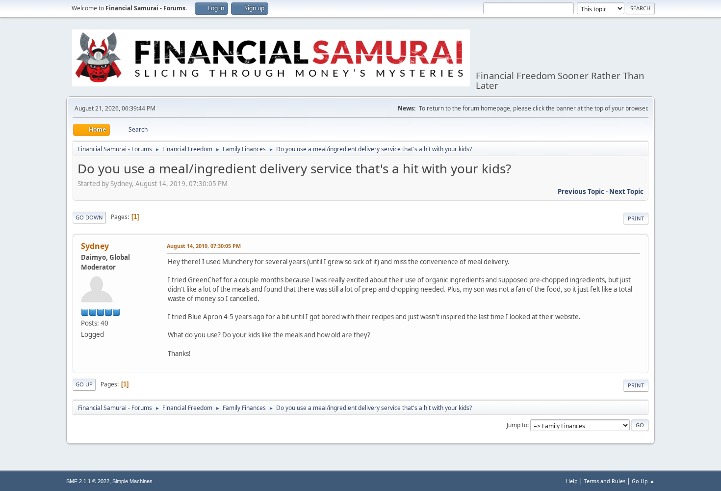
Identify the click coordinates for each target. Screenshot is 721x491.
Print (636, 218)
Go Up (84, 384)
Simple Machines (132, 481)
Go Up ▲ (643, 481)
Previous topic (581, 191)
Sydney (95, 246)
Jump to (517, 425)
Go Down (89, 217)
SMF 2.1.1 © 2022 (87, 481)
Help (572, 481)
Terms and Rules (604, 481)
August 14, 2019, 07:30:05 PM (204, 245)
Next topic (626, 191)
